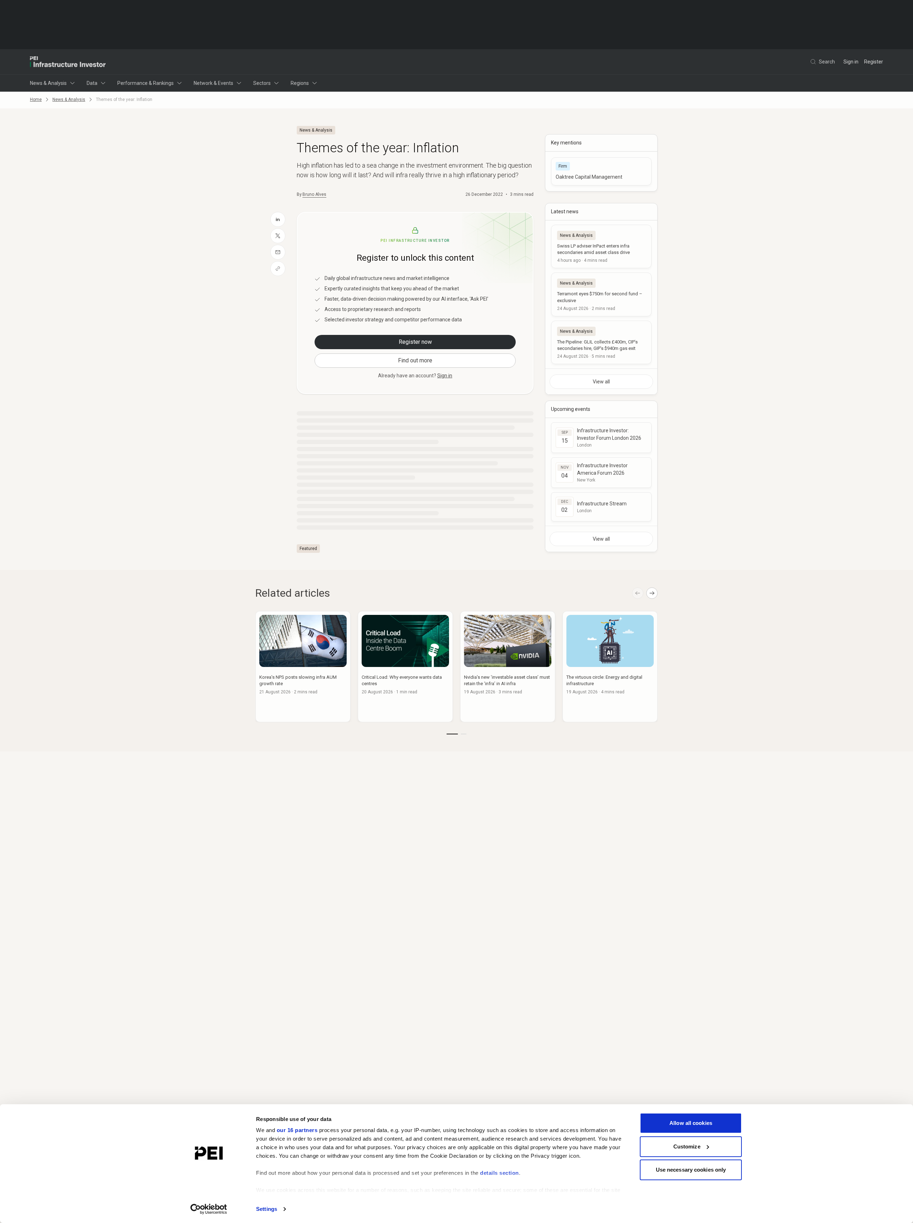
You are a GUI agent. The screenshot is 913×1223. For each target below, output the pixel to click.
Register (873, 62)
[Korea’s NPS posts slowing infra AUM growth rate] (303, 666)
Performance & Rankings (145, 83)
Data (92, 83)
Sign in (850, 62)
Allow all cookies (690, 1123)
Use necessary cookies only (691, 1170)
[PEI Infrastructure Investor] (68, 61)
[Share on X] (277, 235)
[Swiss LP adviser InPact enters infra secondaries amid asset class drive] (601, 246)
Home (36, 99)
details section (499, 1173)
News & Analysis (48, 83)
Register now (415, 341)
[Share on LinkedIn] (277, 219)
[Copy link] (277, 268)
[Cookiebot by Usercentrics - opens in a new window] (209, 1209)
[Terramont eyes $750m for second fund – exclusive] (601, 294)
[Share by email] (277, 252)
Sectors (262, 83)
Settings (266, 1209)
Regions (300, 83)
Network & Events (213, 83)
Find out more (415, 360)
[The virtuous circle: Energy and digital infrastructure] (610, 666)
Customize (686, 1146)
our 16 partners (297, 1130)
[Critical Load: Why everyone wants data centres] (405, 666)
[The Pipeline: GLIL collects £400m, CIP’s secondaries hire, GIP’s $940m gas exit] (601, 342)
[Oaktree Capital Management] (601, 171)
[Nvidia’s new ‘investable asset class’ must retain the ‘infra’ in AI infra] (507, 666)
